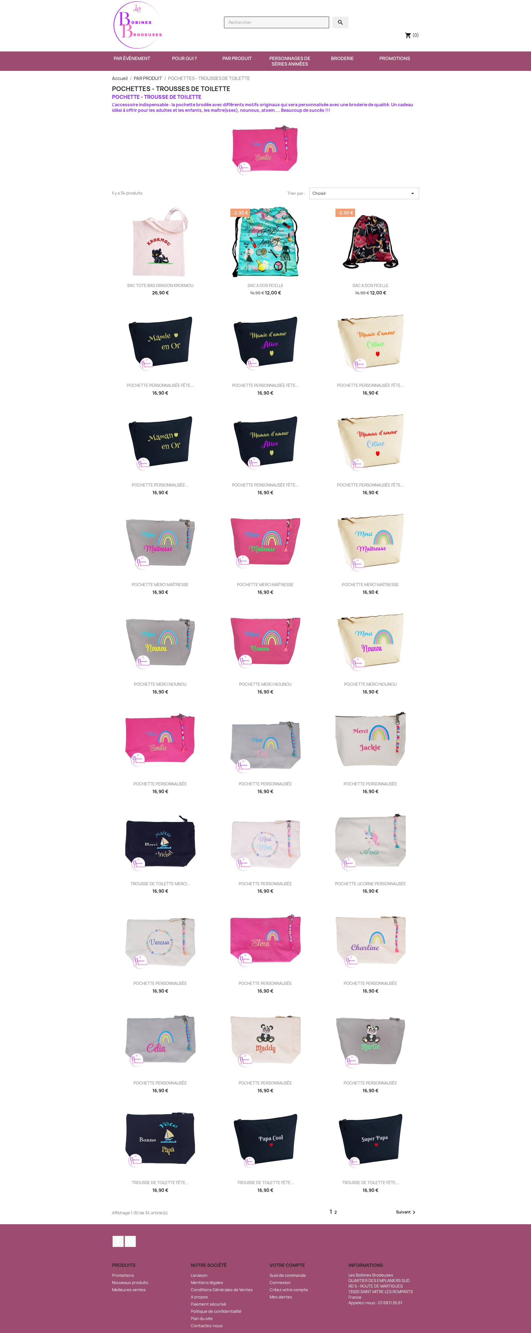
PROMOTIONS (394, 58)
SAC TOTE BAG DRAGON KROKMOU (160, 285)
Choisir (364, 193)
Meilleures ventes (129, 1289)
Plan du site (202, 1318)
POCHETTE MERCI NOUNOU (160, 684)
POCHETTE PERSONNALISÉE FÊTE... (160, 385)
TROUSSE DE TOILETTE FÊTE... (160, 1182)
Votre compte (287, 1265)
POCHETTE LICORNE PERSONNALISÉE (370, 883)
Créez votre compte (289, 1289)
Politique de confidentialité (216, 1311)
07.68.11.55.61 (390, 1302)
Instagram (130, 1241)
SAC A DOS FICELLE (265, 285)
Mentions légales (207, 1282)
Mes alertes (281, 1297)
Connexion (280, 1282)
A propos (199, 1297)
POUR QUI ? (184, 58)
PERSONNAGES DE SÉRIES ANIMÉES (289, 61)
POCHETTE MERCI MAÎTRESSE (160, 584)
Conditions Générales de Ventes (222, 1289)
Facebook (118, 1241)
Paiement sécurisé (208, 1304)
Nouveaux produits (130, 1282)
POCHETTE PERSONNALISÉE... (160, 485)
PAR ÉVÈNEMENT (132, 58)
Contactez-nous (207, 1325)
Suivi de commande (288, 1275)
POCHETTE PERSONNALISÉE (160, 783)
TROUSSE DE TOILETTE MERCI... (160, 883)
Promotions (123, 1275)
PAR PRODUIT (237, 58)
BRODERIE (342, 58)
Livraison (199, 1275)
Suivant (406, 1212)
